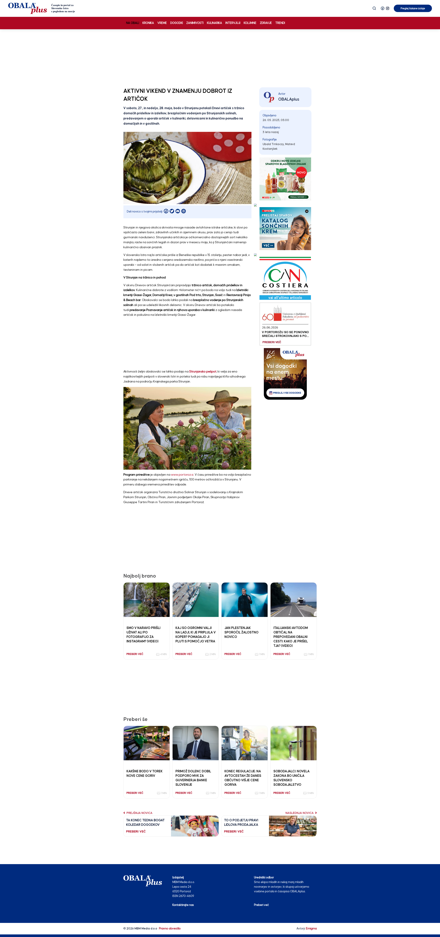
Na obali (132, 23)
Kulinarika (214, 23)
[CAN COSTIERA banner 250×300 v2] (285, 278)
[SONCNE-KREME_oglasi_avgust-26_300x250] (285, 228)
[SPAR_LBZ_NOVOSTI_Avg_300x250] (285, 179)
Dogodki (176, 23)
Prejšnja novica (139, 813)
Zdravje (266, 23)
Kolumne (250, 23)
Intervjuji (233, 23)
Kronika (148, 23)
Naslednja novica (299, 813)
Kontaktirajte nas (183, 905)
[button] (383, 8)
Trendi (280, 23)
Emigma (311, 928)
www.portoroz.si (182, 474)
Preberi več (261, 905)
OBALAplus (288, 99)
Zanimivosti (195, 23)
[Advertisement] (220, 57)
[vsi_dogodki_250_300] (285, 373)
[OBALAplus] (41, 8)
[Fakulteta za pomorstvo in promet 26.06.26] (285, 324)
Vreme (162, 23)
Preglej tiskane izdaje (413, 8)
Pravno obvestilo (170, 928)
